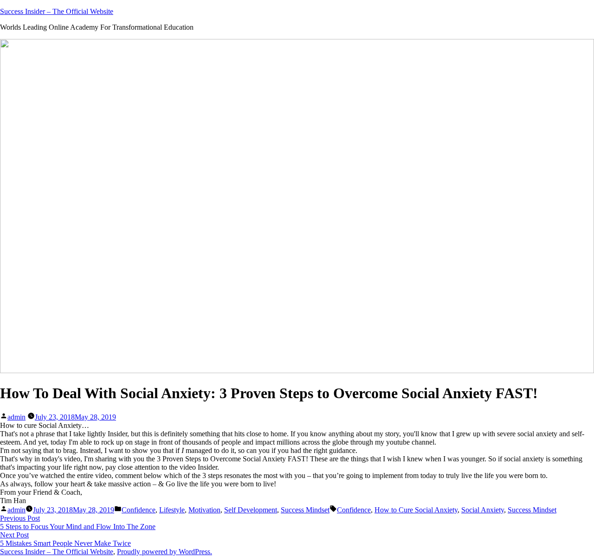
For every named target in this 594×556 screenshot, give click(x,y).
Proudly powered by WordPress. (164, 552)
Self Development (250, 510)
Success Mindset (305, 510)
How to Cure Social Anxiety (416, 510)
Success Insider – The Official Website (56, 11)
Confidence (138, 510)
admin (16, 417)
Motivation (204, 510)
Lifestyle (172, 510)
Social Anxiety (482, 510)
